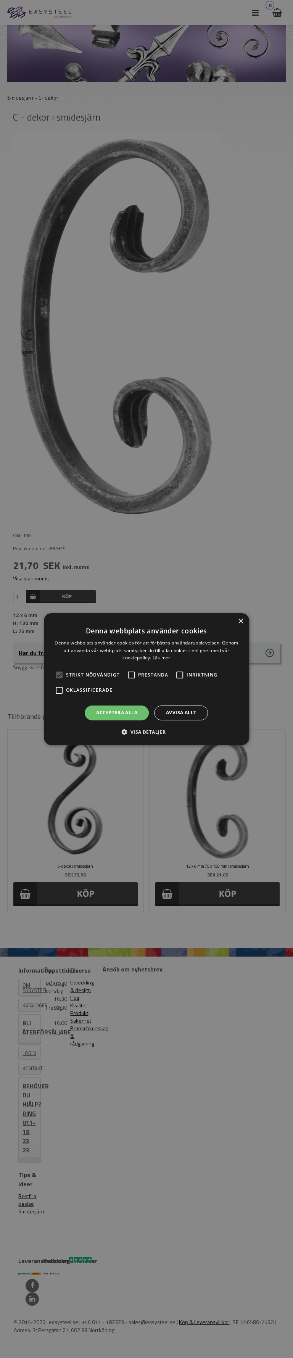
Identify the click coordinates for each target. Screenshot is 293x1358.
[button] (59, 675)
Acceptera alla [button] (116, 712)
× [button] (240, 621)
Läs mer (162, 657)
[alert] (146, 679)
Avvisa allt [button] (181, 712)
